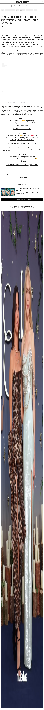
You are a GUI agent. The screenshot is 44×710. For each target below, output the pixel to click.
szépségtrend (29, 10)
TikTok (35, 10)
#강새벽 (15, 138)
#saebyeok (20, 125)
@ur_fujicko (22, 154)
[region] (22, 459)
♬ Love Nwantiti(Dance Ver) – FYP (21, 144)
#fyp (26, 125)
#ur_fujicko (22, 161)
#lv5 (32, 140)
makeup (6, 10)
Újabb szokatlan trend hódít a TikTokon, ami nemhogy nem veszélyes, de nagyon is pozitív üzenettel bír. (29, 193)
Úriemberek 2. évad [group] (18, 5)
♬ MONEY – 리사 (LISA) (22, 129)
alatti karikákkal (4, 114)
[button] (22, 459)
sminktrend (12, 10)
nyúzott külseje (34, 110)
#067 (33, 123)
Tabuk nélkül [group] (29, 5)
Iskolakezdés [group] (7, 5)
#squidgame (26, 123)
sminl (17, 10)
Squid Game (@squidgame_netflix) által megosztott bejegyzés (15, 102)
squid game (22, 10)
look (2, 10)
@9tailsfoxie (22, 119)
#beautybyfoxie (15, 123)
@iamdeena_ (22, 133)
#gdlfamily (30, 121)
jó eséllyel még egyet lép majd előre (14, 54)
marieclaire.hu (7, 27)
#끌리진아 (20, 140)
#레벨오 (27, 140)
